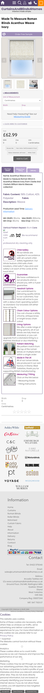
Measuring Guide (22, 116)
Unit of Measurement (11, 97)
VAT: (29, 602)
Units (29, 140)
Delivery (33, 170)
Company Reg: (26, 598)
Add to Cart (22, 158)
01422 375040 (36, 564)
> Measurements (10, 93)
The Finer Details (7, 170)
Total (4, 131)
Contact (36, 557)
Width (5, 105)
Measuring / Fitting (20, 170)
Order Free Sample (23, 34)
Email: (40, 569)
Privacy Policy (6, 635)
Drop (24, 105)
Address (39, 576)
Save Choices (17, 691)
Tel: (27, 564)
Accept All (5, 691)
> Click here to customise (15, 124)
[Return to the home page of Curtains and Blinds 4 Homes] (21, 9)
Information (18, 500)
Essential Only (31, 691)
